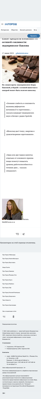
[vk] (17, 234)
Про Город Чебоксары (8, 255)
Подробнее (6, 388)
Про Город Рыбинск (8, 284)
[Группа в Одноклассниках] (13, 317)
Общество (14, 30)
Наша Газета (6, 267)
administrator (22, 53)
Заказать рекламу (26, 30)
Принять (33, 36)
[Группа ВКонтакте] (4, 317)
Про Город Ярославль (8, 262)
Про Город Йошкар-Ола (9, 275)
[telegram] (24, 234)
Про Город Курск (7, 280)
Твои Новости (6, 300)
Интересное (5, 30)
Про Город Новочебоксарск (10, 258)
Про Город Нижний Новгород (11, 292)
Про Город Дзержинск (8, 296)
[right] (39, 30)
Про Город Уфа (6, 287)
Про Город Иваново (8, 271)
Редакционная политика (9, 324)
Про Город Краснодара (9, 305)
